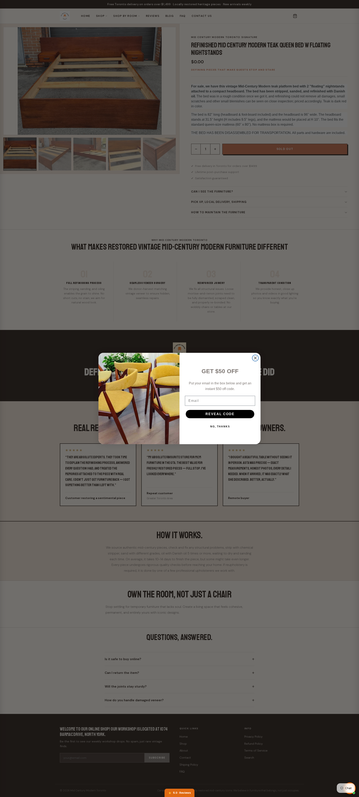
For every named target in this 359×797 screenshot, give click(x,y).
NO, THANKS (220, 426)
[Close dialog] (255, 358)
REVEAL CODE (220, 414)
